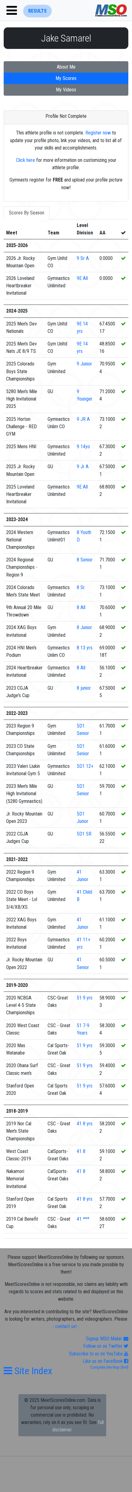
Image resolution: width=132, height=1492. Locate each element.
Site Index (32, 1371)
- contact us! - (66, 1326)
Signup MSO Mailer (104, 1339)
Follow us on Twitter (103, 1346)
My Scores (66, 78)
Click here (25, 160)
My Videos (66, 90)
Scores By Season (26, 213)
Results (37, 11)
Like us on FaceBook (103, 1361)
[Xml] (124, 1367)
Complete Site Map (105, 1367)
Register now (98, 133)
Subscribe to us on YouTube (96, 1354)
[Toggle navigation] (11, 10)
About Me (66, 67)
